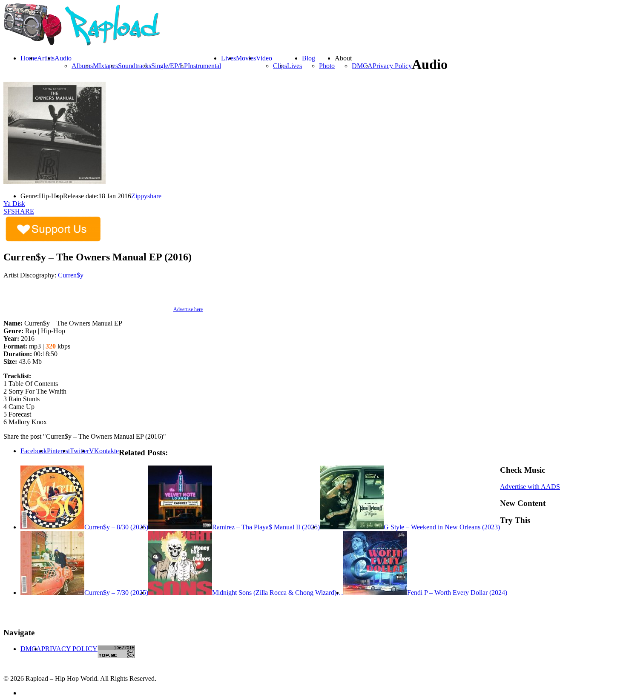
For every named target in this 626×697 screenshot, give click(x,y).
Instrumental (204, 65)
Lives (294, 65)
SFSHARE (18, 211)
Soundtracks (134, 65)
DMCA (362, 65)
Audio (63, 58)
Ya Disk (14, 203)
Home (28, 58)
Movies (246, 58)
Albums (82, 65)
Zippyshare (146, 196)
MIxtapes (105, 65)
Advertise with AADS (530, 486)
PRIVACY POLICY (69, 648)
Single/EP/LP (169, 65)
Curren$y (70, 275)
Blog (308, 58)
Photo (327, 65)
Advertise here (188, 309)
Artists (46, 58)
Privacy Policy (392, 65)
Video (264, 58)
